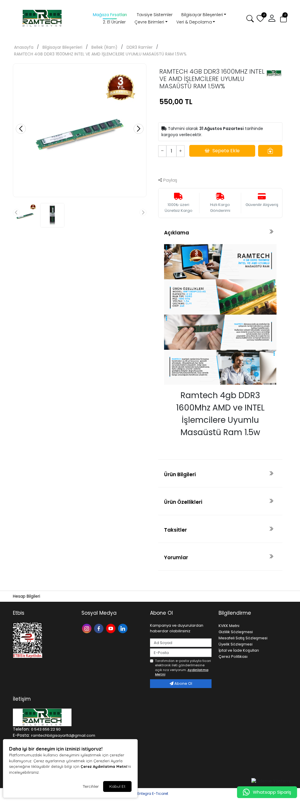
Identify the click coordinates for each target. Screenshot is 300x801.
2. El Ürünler (114, 22)
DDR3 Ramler (140, 47)
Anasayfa (23, 47)
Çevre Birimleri (149, 22)
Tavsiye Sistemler (155, 15)
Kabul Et (117, 786)
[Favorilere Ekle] (270, 151)
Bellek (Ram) (104, 47)
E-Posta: (21, 735)
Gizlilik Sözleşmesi (236, 632)
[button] (272, 18)
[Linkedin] (123, 628)
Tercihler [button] (91, 786)
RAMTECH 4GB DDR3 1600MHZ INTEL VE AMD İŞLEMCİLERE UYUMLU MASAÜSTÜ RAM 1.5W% (100, 54)
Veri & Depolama (194, 22)
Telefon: (21, 729)
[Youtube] (111, 628)
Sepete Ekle (226, 150)
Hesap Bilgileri (26, 596)
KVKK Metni (229, 625)
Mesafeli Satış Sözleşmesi (243, 638)
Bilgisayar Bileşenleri (202, 15)
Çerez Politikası (233, 656)
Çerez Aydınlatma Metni (104, 766)
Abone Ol (182, 683)
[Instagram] (87, 628)
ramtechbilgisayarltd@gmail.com (63, 735)
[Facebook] (99, 628)
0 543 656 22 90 (46, 729)
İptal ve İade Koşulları (239, 650)
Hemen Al (220, 166)
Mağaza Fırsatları (110, 15)
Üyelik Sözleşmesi (236, 644)
